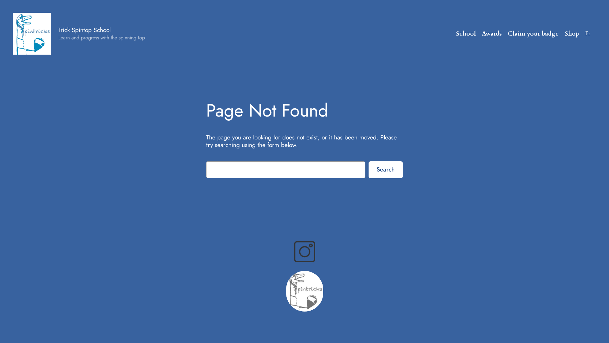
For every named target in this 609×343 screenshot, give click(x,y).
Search (386, 169)
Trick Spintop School (84, 29)
